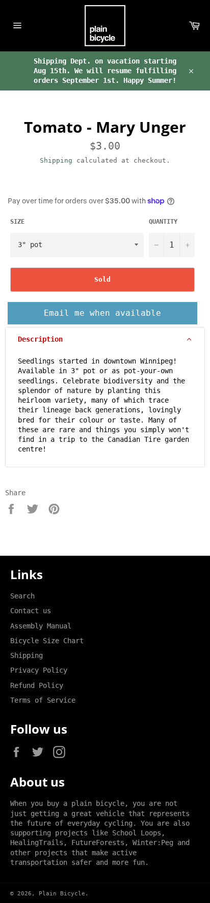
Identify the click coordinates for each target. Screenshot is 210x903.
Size (17, 221)
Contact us (30, 611)
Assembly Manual (40, 626)
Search (22, 596)
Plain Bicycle (62, 893)
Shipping (56, 160)
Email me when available (102, 313)
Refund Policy (36, 685)
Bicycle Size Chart (47, 641)
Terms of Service (42, 700)
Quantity (163, 221)
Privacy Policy (38, 670)
